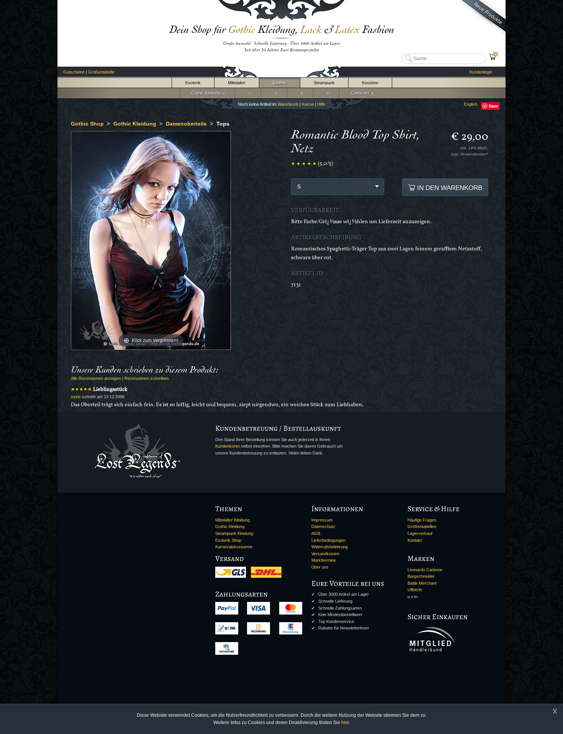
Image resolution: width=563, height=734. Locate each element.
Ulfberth (415, 589)
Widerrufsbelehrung (329, 546)
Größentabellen (422, 526)
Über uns (320, 567)
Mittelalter (236, 82)
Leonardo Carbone (425, 569)
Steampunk (324, 82)
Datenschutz (323, 526)
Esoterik (193, 82)
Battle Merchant (422, 583)
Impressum (321, 520)
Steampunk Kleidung (234, 533)
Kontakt (415, 540)
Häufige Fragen (422, 520)
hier (345, 722)
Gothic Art (359, 93)
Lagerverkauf (420, 533)
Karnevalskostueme (233, 546)
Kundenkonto (227, 446)
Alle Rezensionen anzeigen (96, 378)
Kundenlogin (481, 72)
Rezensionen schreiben (146, 378)
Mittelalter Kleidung (232, 520)
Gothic (279, 82)
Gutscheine (74, 72)
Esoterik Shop (228, 540)
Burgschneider (421, 576)
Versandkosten (325, 553)
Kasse (308, 104)
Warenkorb (288, 104)
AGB (315, 533)
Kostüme (370, 82)
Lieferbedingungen (328, 540)
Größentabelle (101, 72)
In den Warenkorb (448, 187)
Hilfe (321, 104)
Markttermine (323, 560)
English (470, 104)
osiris (76, 396)
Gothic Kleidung (205, 93)
